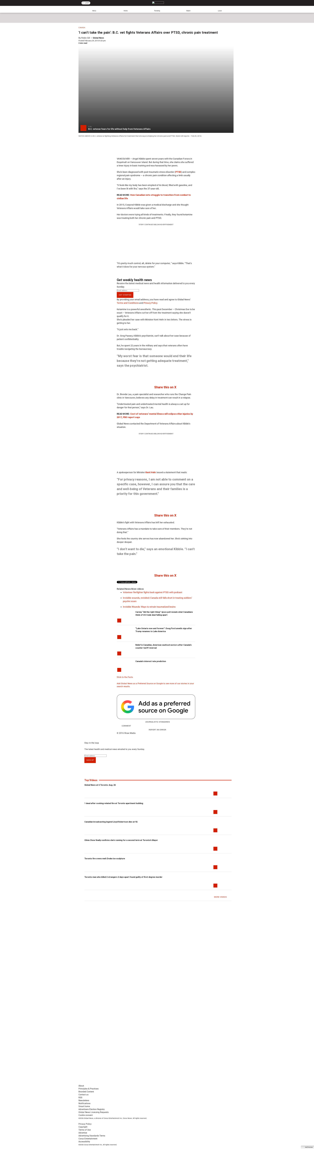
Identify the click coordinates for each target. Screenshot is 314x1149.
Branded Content (86, 1091)
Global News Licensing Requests (93, 1112)
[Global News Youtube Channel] (172, 1063)
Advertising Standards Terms (91, 1136)
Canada (81, 28)
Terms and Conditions (128, 303)
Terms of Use (84, 1130)
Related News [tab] (124, 589)
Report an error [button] (157, 730)
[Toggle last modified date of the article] (107, 40)
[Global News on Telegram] (172, 1083)
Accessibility (84, 1141)
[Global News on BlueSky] (209, 1083)
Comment (126, 726)
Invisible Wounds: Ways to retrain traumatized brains (149, 606)
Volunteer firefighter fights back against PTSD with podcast (152, 592)
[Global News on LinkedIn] (97, 1083)
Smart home (84, 1106)
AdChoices (309, 1147)
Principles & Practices (88, 1089)
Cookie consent (85, 1115)
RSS (80, 1097)
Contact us (83, 1094)
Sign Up (90, 760)
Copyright (82, 1127)
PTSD (178, 172)
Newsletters (83, 1100)
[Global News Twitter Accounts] (134, 1063)
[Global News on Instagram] (209, 1063)
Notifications (84, 1103)
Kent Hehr (150, 472)
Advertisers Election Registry (91, 1109)
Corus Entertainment (87, 1138)
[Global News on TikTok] (134, 1083)
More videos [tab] (137, 589)
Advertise (82, 1133)
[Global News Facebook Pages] (97, 1063)
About (81, 1086)
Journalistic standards (157, 722)
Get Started (125, 295)
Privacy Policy (150, 303)
